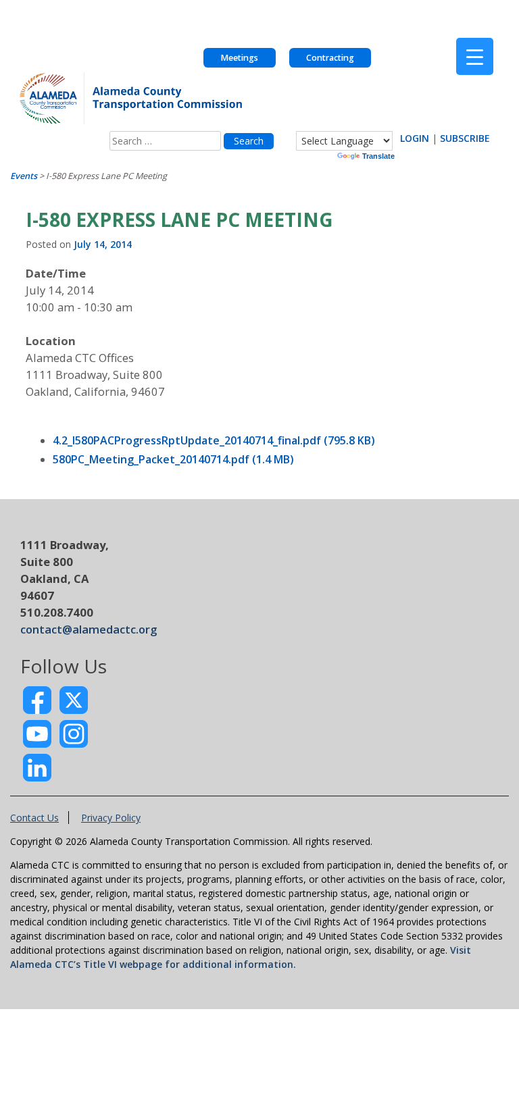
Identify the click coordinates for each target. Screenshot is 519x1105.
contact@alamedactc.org (88, 629)
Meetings (239, 57)
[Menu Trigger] (474, 56)
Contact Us (34, 817)
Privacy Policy (111, 817)
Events (23, 176)
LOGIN (414, 138)
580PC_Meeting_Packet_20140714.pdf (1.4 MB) (173, 459)
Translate (378, 156)
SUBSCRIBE (465, 138)
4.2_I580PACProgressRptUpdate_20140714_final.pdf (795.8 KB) (214, 440)
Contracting (330, 57)
